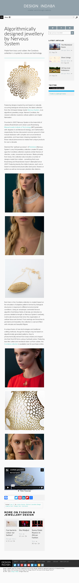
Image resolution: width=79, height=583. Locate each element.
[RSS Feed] (39, 565)
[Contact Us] (42, 565)
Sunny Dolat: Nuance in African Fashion (37, 534)
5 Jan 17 (11, 504)
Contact (23, 561)
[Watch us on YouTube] (28, 565)
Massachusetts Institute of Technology (17, 127)
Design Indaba (14, 571)
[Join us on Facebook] (61, 28)
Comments (25, 506)
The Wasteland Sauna (66, 46)
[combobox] (61, 17)
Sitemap (55, 561)
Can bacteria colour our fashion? (11, 532)
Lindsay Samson (21, 504)
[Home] (39, 7)
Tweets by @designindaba (58, 94)
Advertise (31, 561)
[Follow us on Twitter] (53, 28)
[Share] (31, 497)
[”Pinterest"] (70, 28)
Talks (21, 534)
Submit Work (40, 561)
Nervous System (33, 110)
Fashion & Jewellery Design (33, 504)
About (16, 561)
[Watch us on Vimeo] (32, 565)
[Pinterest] (20, 497)
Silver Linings (66, 57)
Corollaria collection (11, 344)
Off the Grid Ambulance (65, 69)
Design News (17, 506)
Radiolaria (32, 147)
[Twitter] (16, 497)
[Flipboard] (27, 497)
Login (49, 561)
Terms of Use (64, 561)
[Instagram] (25, 565)
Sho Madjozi (24, 530)
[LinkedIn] (23, 497)
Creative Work (9, 506)
